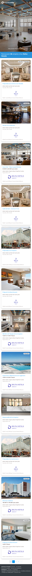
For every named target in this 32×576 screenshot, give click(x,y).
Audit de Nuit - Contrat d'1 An (11, 209)
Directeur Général (8, 501)
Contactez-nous (17, 572)
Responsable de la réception (10, 417)
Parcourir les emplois (5, 568)
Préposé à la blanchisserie (10, 292)
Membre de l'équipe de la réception (12, 334)
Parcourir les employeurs (16, 568)
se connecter (18, 566)
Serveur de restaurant (9, 125)
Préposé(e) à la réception (10, 250)
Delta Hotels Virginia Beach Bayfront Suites (19, 48)
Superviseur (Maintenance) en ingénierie (14, 375)
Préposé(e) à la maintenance (11, 459)
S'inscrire (13, 566)
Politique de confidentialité (7, 572)
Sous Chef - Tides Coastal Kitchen (12, 167)
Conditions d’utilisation (26, 571)
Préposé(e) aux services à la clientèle (13, 83)
